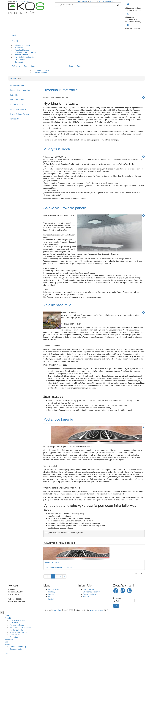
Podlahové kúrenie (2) (53, 562)
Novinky (51, 594)
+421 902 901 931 (23, 1)
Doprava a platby (89, 594)
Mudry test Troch (56, 148)
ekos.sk (13, 78)
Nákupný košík (88, 589)
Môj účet (93, 1)
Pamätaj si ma (50, 681)
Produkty (51, 592)
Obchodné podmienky (91, 592)
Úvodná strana (53, 589)
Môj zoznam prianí (106, 1)
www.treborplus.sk (96, 610)
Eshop (7, 654)
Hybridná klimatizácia (60, 89)
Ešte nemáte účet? (76, 691)
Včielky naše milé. (57, 304)
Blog (50, 596)
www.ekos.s (58, 610)
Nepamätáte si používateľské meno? (80, 700)
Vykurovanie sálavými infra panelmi (58, 567)
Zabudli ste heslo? (103, 700)
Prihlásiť (76, 685)
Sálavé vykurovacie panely (64, 207)
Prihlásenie (82, 1)
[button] (143, 98)
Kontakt (51, 599)
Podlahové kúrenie (58, 419)
